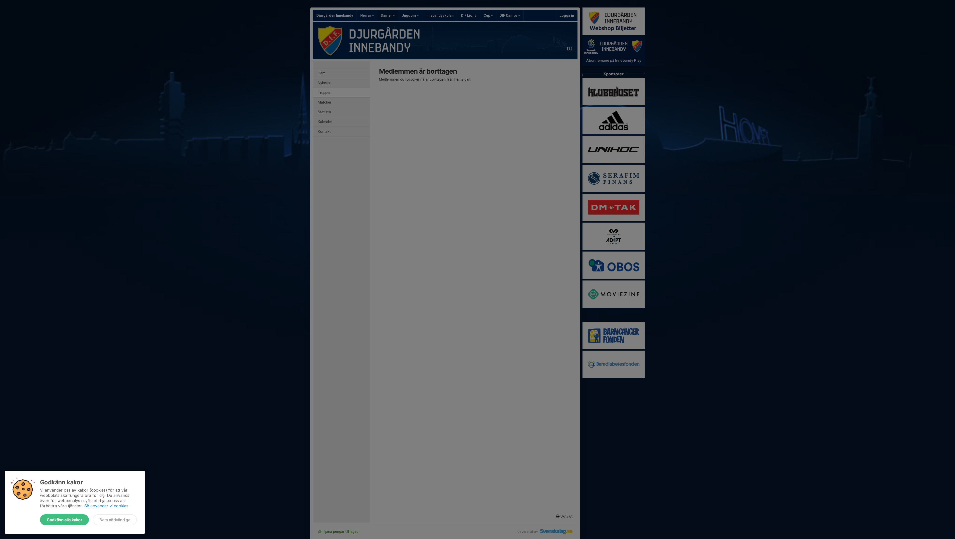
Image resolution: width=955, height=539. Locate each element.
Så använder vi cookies (106, 505)
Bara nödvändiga (114, 519)
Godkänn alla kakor (64, 519)
